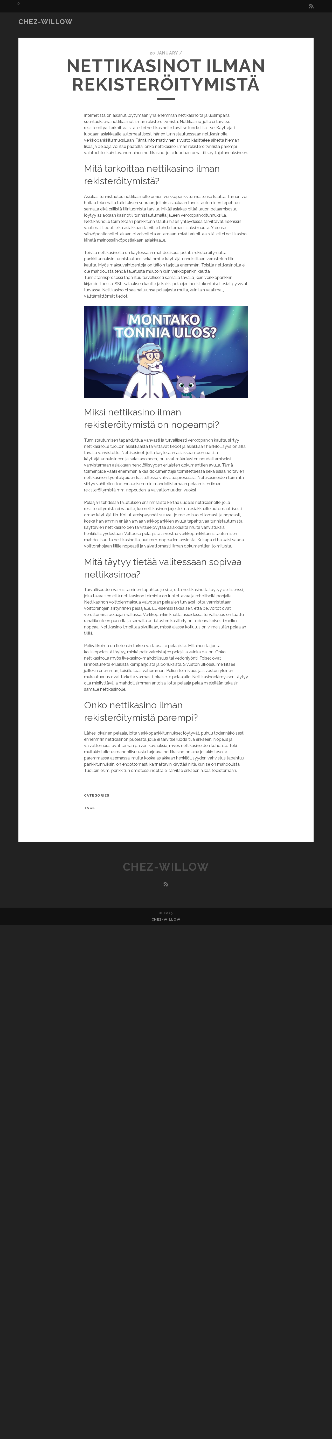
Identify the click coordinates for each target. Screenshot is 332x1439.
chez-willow (45, 22)
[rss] (311, 6)
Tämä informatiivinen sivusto (163, 140)
